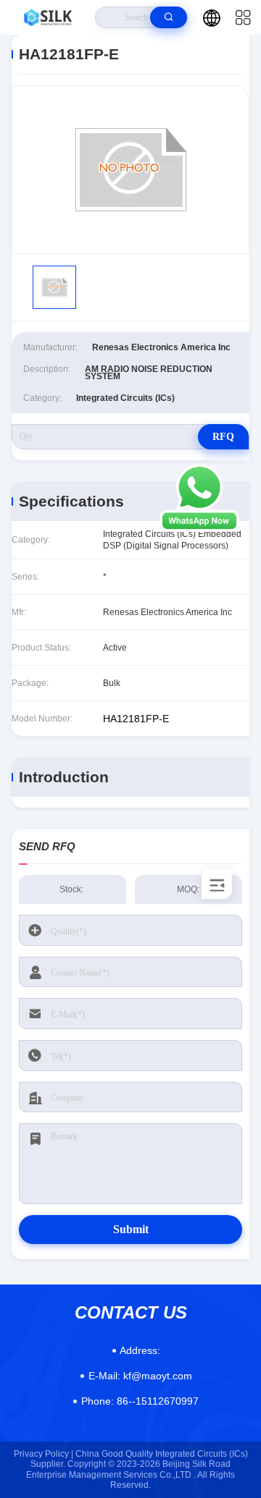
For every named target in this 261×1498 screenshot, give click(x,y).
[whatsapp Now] (199, 528)
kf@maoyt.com (140, 1375)
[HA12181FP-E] (130, 169)
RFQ (223, 436)
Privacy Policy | (43, 1454)
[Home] (47, 17)
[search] (168, 17)
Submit (131, 1229)
